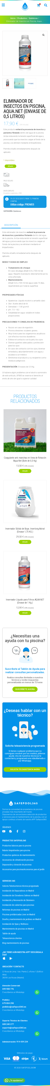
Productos (22, 18)
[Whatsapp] (37, 992)
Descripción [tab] (11, 225)
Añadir (10, 166)
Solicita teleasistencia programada (25, 745)
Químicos (33, 18)
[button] (3, 5)
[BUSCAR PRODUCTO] (45, 5)
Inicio (13, 18)
